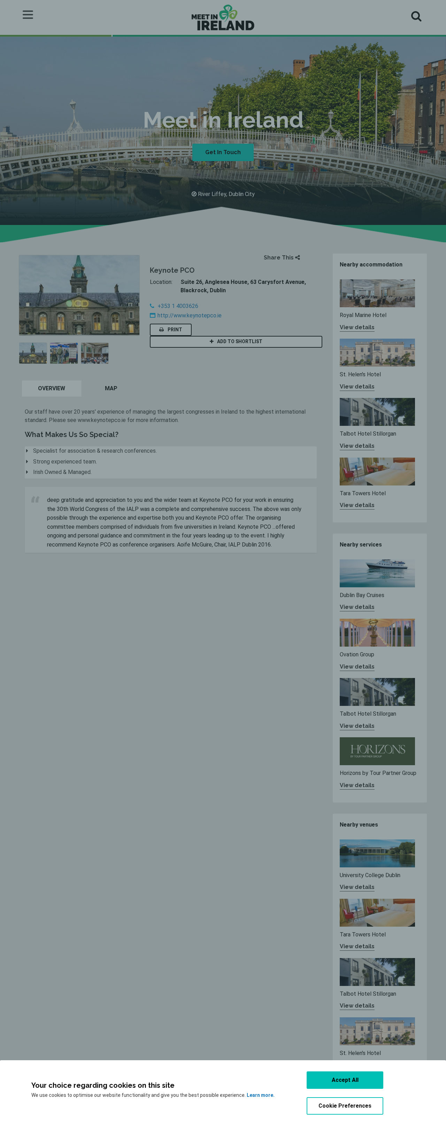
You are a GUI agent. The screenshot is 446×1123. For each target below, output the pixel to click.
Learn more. (261, 1095)
